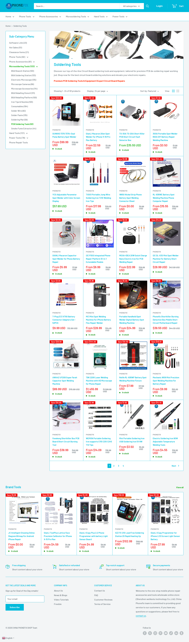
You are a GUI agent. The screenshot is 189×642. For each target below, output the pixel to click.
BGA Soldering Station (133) (23, 75)
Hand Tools (99, 16)
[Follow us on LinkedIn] (176, 633)
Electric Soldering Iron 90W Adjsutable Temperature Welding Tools (165, 441)
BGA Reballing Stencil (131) (23, 93)
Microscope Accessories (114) (24, 88)
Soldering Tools (20, 26)
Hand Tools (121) (17, 133)
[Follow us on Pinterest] (160, 633)
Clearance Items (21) (19, 52)
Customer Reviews (103, 599)
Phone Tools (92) (17, 57)
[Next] (183, 523)
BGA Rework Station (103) (22, 71)
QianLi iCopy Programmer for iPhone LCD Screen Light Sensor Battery (165, 536)
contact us (141, 615)
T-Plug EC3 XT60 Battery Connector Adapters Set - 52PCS (64, 319)
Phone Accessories (48, 16)
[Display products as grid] (173, 91)
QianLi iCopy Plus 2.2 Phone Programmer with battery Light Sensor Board (93, 536)
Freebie (58, 604)
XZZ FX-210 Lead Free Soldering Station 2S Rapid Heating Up (129, 534)
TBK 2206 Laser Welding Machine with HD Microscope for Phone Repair (99, 380)
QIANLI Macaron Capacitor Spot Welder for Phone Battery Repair (66, 258)
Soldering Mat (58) (19, 119)
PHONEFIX (56, 130)
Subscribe (15, 607)
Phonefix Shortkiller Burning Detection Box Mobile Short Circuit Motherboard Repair (165, 319)
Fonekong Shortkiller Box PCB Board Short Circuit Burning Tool (65, 441)
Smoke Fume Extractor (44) (23, 128)
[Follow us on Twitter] (150, 633)
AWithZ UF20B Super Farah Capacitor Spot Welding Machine (64, 380)
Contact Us (99, 590)
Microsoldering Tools (76, 16)
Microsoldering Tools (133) (22, 66)
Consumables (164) (19, 106)
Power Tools (118, 16)
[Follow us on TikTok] (171, 633)
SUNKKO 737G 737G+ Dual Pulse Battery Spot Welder (64, 135)
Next (174, 466)
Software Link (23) (18, 42)
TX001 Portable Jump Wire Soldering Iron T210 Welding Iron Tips (98, 197)
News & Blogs (60, 595)
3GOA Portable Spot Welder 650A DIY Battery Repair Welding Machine (165, 136)
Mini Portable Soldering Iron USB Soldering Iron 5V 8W (131, 440)
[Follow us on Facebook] (145, 633)
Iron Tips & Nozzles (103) (22, 102)
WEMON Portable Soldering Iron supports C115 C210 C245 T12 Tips (99, 441)
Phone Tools (25, 16)
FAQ (96, 595)
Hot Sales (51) (15, 47)
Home (8, 16)
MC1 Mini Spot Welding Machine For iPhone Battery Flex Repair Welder (98, 319)
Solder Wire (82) (18, 111)
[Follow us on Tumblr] (181, 633)
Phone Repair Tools (18, 142)
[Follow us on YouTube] (166, 633)
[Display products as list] (178, 91)
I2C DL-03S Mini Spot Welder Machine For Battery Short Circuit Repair (166, 258)
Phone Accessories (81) (20, 61)
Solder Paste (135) (19, 115)
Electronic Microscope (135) (23, 80)
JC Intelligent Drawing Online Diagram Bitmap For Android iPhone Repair (21, 536)
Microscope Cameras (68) (22, 84)
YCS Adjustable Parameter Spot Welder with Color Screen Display (66, 197)
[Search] (147, 6)
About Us (58, 590)
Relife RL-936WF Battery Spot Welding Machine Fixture (133, 379)
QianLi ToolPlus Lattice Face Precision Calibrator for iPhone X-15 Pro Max (58, 536)
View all (180, 487)
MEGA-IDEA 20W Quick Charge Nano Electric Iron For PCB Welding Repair (133, 258)
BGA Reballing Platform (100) (24, 97)
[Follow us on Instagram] (155, 633)
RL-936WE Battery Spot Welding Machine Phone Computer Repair (163, 197)
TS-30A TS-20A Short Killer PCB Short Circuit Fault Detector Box (132, 136)
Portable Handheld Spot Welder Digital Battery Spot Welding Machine (131, 319)
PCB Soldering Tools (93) (22, 124)
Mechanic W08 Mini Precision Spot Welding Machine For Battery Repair (166, 380)
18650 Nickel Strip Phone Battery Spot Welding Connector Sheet (130, 197)
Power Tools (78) (17, 137)
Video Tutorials (61, 599)
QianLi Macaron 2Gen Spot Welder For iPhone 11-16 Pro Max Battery (98, 136)
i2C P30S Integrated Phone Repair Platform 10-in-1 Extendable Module (98, 258)
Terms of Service (102, 604)
